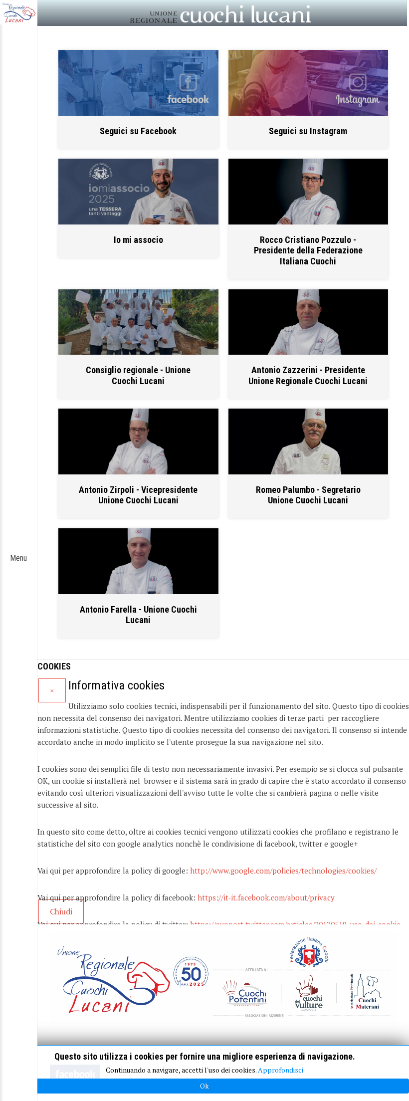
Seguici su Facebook (138, 131)
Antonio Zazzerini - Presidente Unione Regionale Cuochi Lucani (308, 375)
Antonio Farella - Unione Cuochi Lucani (138, 615)
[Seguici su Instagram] (308, 83)
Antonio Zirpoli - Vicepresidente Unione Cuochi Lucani (138, 495)
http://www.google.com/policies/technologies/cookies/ (283, 871)
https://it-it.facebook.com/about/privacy (266, 897)
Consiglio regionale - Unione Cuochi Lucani (138, 375)
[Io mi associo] (138, 191)
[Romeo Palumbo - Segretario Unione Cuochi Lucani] (308, 441)
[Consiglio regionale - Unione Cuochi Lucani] (138, 322)
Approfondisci (280, 1070)
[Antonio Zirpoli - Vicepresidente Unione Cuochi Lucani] (138, 441)
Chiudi (61, 911)
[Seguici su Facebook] (138, 83)
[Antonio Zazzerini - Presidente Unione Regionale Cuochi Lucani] (308, 322)
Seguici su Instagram (308, 131)
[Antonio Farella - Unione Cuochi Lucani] (138, 561)
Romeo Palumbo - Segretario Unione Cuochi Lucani (308, 495)
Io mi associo (138, 239)
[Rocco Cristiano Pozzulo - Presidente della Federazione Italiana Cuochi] (308, 191)
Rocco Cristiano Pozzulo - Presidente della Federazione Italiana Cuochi (308, 250)
